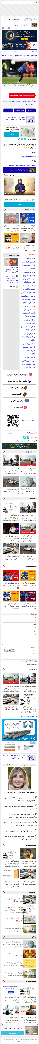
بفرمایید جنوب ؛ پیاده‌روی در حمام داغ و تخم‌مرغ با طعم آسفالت (11, 270)
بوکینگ (28, 664)
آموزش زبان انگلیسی (18, 400)
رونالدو (18, 441)
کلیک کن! (19, 204)
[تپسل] (4, 175)
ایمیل (34, 624)
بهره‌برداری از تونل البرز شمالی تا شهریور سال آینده (19, 831)
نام (35, 617)
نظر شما (34, 614)
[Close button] (37, 1024)
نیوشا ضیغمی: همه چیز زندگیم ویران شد (21, 792)
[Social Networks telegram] (19, 139)
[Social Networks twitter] (22, 139)
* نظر (35, 631)
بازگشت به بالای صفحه (28, 717)
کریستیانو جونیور (25, 441)
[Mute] (9, 193)
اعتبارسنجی (34, 664)
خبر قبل (9, 110)
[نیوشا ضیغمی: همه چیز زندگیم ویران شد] (19, 778)
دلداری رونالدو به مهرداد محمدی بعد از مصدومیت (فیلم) (28, 299)
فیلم (36, 51)
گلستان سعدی (16, 394)
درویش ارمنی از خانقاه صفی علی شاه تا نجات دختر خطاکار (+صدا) (14, 118)
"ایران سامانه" (15, 1042)
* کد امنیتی (33, 647)
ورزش (33, 51)
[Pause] (6, 193)
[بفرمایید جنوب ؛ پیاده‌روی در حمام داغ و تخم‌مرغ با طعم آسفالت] (11, 262)
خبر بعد (29, 110)
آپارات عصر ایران (17, 407)
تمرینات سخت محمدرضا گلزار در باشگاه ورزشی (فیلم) (28, 289)
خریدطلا (11, 134)
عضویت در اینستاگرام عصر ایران (17, 374)
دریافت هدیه (12, 1033)
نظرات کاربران (19, 110)
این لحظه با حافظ (17, 387)
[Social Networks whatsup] (25, 139)
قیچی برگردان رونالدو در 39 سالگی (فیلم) (28, 337)
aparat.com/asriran (29, 156)
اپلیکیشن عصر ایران (27, 420)
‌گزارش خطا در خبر (34, 437)
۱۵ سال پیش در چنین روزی (17, 381)
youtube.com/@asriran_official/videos (22, 165)
